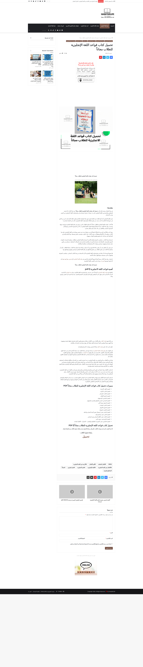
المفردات (102, 261)
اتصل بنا (30, 591)
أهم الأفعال (92, 464)
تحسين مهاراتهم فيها (67, 259)
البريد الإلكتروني (109, 538)
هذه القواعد (69, 272)
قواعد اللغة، (104, 341)
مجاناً (63, 467)
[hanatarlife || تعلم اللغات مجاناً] (107, 13)
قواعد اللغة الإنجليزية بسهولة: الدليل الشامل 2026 (36, 63)
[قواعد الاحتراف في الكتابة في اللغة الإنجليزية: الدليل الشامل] (35, 74)
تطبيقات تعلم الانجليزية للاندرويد (72, 25)
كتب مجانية (85, 41)
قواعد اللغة (100, 347)
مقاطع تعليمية (107, 470)
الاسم (111, 532)
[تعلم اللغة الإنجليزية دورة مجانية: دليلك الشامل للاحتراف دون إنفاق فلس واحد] (47, 57)
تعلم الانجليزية (80, 467)
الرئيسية (112, 25)
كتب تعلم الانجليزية (84, 25)
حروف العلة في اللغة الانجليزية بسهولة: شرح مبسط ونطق (48, 79)
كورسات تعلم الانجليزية (71, 41)
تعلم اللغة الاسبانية (51, 25)
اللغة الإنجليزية (91, 467)
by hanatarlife (111, 591)
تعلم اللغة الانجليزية (105, 25)
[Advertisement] (56, 11)
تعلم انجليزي (71, 467)
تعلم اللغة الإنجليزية (77, 259)
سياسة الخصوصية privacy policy (47, 591)
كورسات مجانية (61, 25)
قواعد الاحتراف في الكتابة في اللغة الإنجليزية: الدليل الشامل (36, 79)
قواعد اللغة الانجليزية (94, 25)
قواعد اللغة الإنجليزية (103, 272)
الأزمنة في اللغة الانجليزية (79, 464)
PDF (110, 464)
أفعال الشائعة (101, 464)
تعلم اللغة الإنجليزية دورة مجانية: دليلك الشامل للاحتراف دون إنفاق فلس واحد (47, 64)
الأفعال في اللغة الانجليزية (104, 467)
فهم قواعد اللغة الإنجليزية (99, 350)
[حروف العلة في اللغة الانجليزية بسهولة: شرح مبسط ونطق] (47, 74)
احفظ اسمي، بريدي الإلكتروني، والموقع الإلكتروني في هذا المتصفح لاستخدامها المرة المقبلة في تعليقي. (90, 544)
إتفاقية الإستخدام (36, 591)
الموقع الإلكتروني (81, 538)
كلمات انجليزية (79, 41)
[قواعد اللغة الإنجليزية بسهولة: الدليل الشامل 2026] (35, 57)
